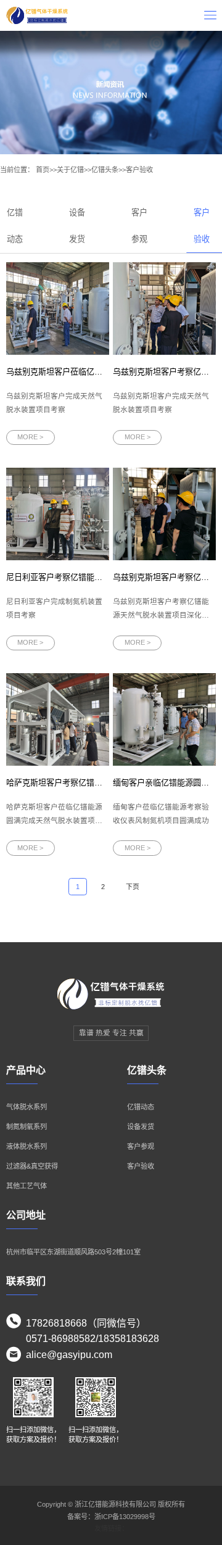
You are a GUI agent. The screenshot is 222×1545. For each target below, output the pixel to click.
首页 (42, 169)
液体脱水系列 (26, 1146)
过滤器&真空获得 (32, 1166)
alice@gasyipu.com (69, 1354)
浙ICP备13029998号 (124, 1516)
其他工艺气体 (26, 1186)
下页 (132, 886)
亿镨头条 (104, 169)
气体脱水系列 (26, 1107)
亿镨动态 (140, 1107)
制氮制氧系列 (26, 1126)
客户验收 (139, 169)
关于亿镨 (70, 169)
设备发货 (140, 1126)
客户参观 (140, 1146)
